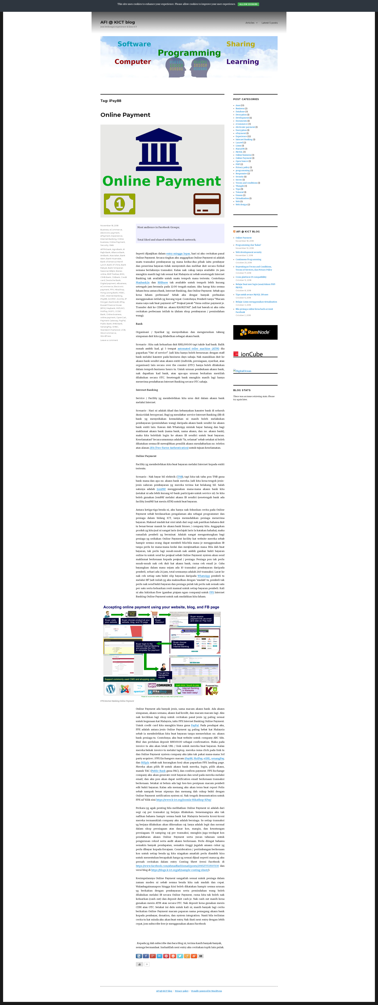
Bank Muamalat (113, 258)
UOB (123, 330)
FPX (211, 592)
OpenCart (121, 317)
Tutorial (239, 192)
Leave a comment (109, 340)
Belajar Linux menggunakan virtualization (256, 302)
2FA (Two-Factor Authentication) (169, 447)
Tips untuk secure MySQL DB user (252, 294)
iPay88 (189, 758)
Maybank (110, 308)
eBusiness (121, 283)
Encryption (241, 130)
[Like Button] (139, 964)
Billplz (145, 762)
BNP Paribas (113, 274)
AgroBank (117, 249)
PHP (238, 164)
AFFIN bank (105, 249)
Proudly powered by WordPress (206, 991)
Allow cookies (248, 4)
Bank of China (113, 265)
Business (104, 229)
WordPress (105, 336)
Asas (238, 105)
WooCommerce (108, 333)
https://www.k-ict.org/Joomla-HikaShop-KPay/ (183, 799)
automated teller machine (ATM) (198, 348)
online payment (107, 317)
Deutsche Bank (113, 280)
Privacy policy (242, 167)
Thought (240, 186)
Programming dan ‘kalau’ (248, 245)
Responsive (241, 173)
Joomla (120, 299)
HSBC (121, 292)
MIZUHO (120, 308)
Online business (113, 314)
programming (243, 170)
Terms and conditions (246, 183)
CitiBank (116, 277)
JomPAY (161, 489)
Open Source (242, 161)
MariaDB (240, 149)
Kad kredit (114, 302)
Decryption (241, 114)
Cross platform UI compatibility (251, 277)
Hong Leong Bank (109, 292)
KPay (122, 302)
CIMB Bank (105, 277)
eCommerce (116, 229)
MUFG (111, 311)
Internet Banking (108, 239)
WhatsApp (204, 575)
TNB (179, 476)
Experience (116, 236)
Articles (250, 22)
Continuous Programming (248, 259)
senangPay (217, 758)
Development (242, 118)
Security (104, 245)
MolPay (198, 758)
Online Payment (125, 114)
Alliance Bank (117, 252)
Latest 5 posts (270, 22)
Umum (239, 195)
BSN (122, 274)
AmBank (104, 255)
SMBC (115, 327)
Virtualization (242, 198)
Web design (241, 204)
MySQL (239, 152)
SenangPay (105, 327)
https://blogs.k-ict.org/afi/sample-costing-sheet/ (179, 869)
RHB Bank (117, 323)
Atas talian (114, 255)
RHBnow (163, 282)
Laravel (239, 142)
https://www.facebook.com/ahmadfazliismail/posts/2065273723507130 (177, 865)
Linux (238, 145)
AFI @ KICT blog (117, 22)
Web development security (249, 252)
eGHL (207, 758)
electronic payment (109, 233)
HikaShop (119, 289)
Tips (238, 189)
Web (111, 245)
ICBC (102, 296)
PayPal (195, 725)
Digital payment (108, 283)
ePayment (105, 236)
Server (239, 180)
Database (240, 111)
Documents (241, 121)
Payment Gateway (109, 320)
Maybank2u (143, 282)
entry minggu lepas (178, 253)
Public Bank (158, 770)
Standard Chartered (110, 330)
